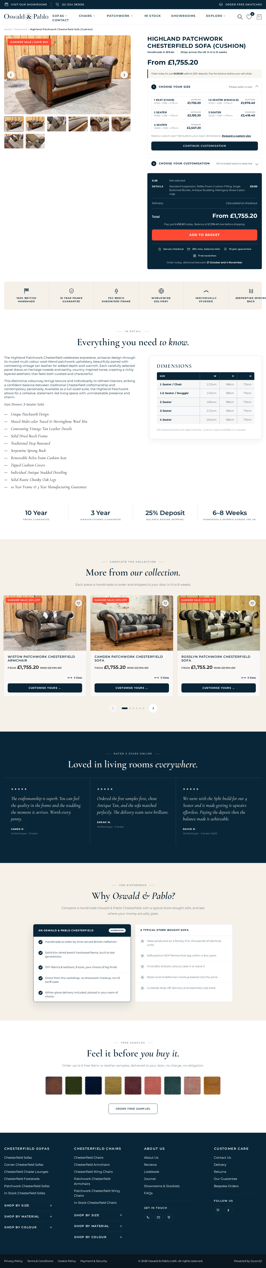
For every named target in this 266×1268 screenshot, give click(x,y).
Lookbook (151, 1172)
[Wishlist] (249, 17)
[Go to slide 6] (143, 708)
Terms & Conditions (40, 1261)
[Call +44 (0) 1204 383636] (148, 1217)
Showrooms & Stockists (162, 1186)
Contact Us (222, 1158)
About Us (151, 1158)
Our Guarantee (225, 1179)
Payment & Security (93, 1261)
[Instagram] (218, 1210)
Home (8, 29)
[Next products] (153, 708)
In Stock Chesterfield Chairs (95, 1203)
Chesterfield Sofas (18, 1158)
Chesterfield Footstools (21, 1179)
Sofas (58, 16)
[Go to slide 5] (140, 708)
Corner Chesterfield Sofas (23, 1165)
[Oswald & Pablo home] (26, 16)
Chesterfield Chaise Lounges (26, 1172)
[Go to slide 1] (125, 708)
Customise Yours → (45, 687)
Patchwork (118, 16)
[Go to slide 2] (130, 708)
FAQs (148, 1193)
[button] (78, 603)
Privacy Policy (13, 1261)
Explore (214, 16)
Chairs (85, 16)
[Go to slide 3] (133, 708)
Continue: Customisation (204, 145)
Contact (60, 20)
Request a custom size (236, 135)
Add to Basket (204, 235)
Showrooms (183, 16)
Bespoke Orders (226, 1186)
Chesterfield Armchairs (92, 1165)
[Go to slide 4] (137, 708)
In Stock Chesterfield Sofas (24, 1193)
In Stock (152, 16)
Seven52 (256, 1261)
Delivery (220, 1165)
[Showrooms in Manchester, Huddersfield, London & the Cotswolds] (169, 1217)
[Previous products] (113, 708)
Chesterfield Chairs (88, 1158)
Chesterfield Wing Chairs (93, 1172)
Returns (220, 1172)
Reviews (150, 1165)
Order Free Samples (133, 1108)
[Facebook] (228, 1210)
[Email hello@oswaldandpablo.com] (158, 1217)
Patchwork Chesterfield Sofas (26, 1186)
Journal (150, 1179)
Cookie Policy (67, 1261)
